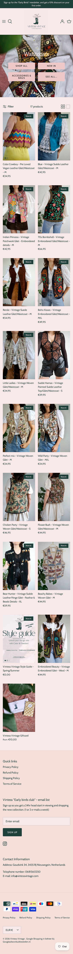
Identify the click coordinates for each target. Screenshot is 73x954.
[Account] (61, 21)
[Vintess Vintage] (36, 21)
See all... (51, 76)
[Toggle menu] (4, 21)
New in (51, 65)
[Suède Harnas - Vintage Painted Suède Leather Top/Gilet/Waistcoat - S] (54, 355)
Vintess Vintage (17, 938)
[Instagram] (5, 844)
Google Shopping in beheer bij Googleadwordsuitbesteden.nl (28, 940)
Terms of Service (12, 783)
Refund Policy (10, 772)
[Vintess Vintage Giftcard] (19, 708)
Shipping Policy (11, 778)
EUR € (9, 930)
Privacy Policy (10, 767)
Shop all (21, 65)
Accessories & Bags (21, 76)
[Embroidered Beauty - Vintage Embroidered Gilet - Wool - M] (54, 639)
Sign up (12, 832)
